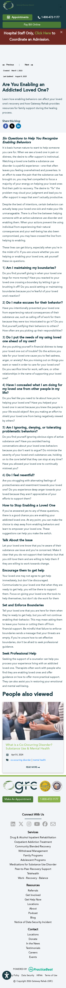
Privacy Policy (12, 975)
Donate (33, 939)
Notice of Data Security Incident (33, 922)
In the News (33, 943)
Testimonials (33, 948)
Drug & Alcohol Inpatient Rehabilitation (33, 837)
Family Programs (33, 855)
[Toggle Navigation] (60, 6)
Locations (33, 904)
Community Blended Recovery (33, 846)
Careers (33, 952)
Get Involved (33, 895)
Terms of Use (51, 975)
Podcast (33, 913)
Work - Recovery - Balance (33, 878)
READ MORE (32, 767)
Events (33, 957)
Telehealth (33, 873)
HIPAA (39, 975)
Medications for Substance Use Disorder (33, 864)
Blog (33, 918)
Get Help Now (33, 900)
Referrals (33, 890)
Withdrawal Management (33, 851)
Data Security (27, 975)
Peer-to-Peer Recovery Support (33, 869)
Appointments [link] (19, 17)
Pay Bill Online (32, 25)
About (33, 909)
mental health (39, 760)
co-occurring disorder (21, 760)
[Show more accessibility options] (6, 975)
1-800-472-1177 (50, 17)
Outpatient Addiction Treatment (33, 842)
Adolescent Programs (33, 860)
